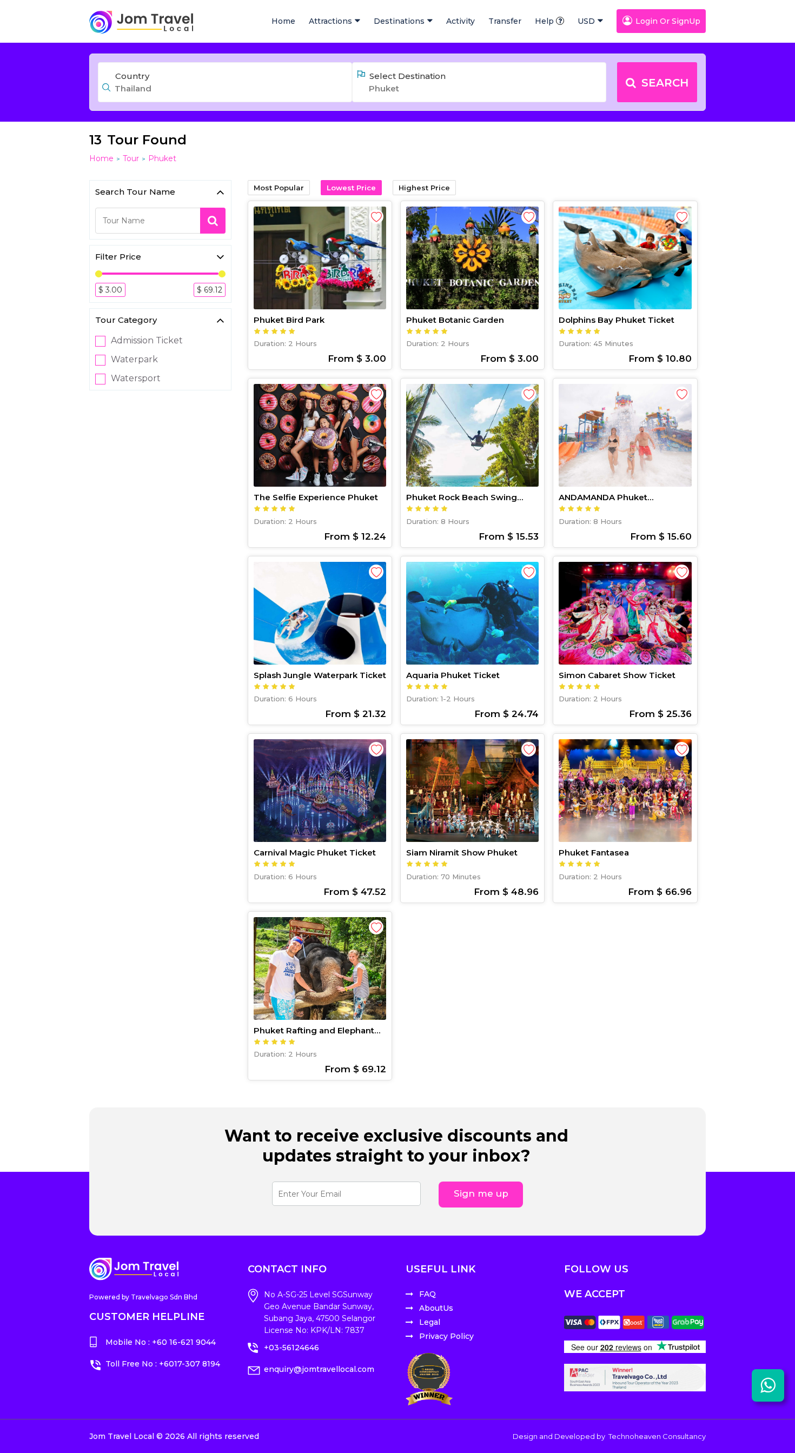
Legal (429, 1322)
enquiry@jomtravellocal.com (319, 1369)
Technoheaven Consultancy (657, 1436)
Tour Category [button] (126, 320)
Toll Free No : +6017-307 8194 (162, 1364)
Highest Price (424, 187)
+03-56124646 (291, 1347)
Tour (131, 158)
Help (544, 21)
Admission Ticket (147, 341)
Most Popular (279, 187)
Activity (460, 21)
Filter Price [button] (118, 256)
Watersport (136, 378)
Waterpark (134, 359)
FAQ (427, 1294)
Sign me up (481, 1193)
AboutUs (436, 1308)
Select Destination (407, 76)
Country (132, 76)
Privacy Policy (446, 1336)
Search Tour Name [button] (135, 192)
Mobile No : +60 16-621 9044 (160, 1342)
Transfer (504, 21)
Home (283, 21)
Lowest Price (351, 187)
